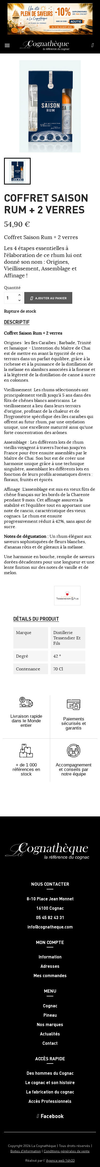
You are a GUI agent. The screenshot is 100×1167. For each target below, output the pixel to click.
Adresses (50, 966)
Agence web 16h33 (60, 1160)
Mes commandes (50, 975)
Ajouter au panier (51, 298)
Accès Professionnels (50, 1101)
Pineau (50, 1015)
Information (50, 956)
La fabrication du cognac (50, 1092)
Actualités (50, 1034)
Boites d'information (25, 1151)
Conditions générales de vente (67, 1151)
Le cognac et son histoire (50, 1082)
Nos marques (50, 1024)
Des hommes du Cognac (50, 1073)
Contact (50, 1043)
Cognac (50, 1005)
